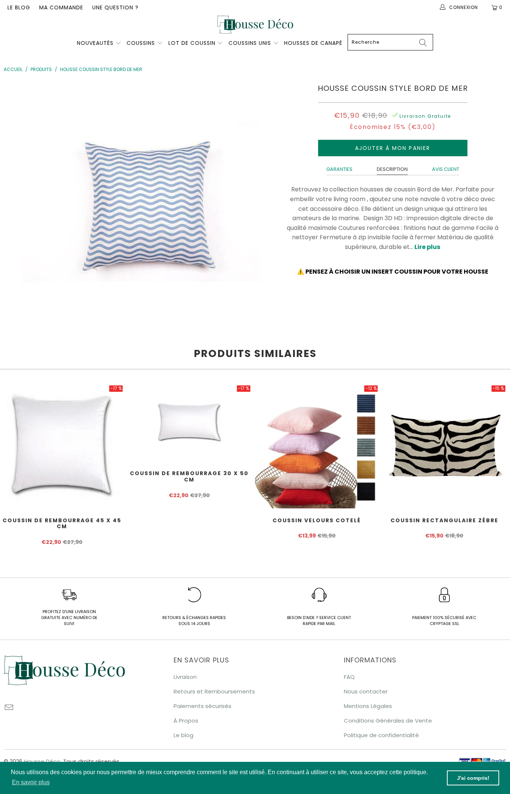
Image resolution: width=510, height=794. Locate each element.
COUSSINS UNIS (249, 43)
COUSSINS (141, 43)
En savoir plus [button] (31, 782)
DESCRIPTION (392, 169)
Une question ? (115, 7)
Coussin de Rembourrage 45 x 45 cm (62, 446)
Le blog (18, 7)
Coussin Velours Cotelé (317, 446)
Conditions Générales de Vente (388, 720)
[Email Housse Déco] (9, 708)
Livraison (185, 677)
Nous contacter (366, 691)
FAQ (349, 677)
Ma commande (61, 7)
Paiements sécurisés (202, 706)
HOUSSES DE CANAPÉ (313, 43)
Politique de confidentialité (381, 735)
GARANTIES (339, 169)
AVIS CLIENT (445, 169)
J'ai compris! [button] (473, 778)
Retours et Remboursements (214, 691)
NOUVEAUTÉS (95, 43)
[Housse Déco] (255, 24)
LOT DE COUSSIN (192, 43)
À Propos (186, 720)
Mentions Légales (368, 706)
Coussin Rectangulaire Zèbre (445, 446)
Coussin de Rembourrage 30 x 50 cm (190, 422)
